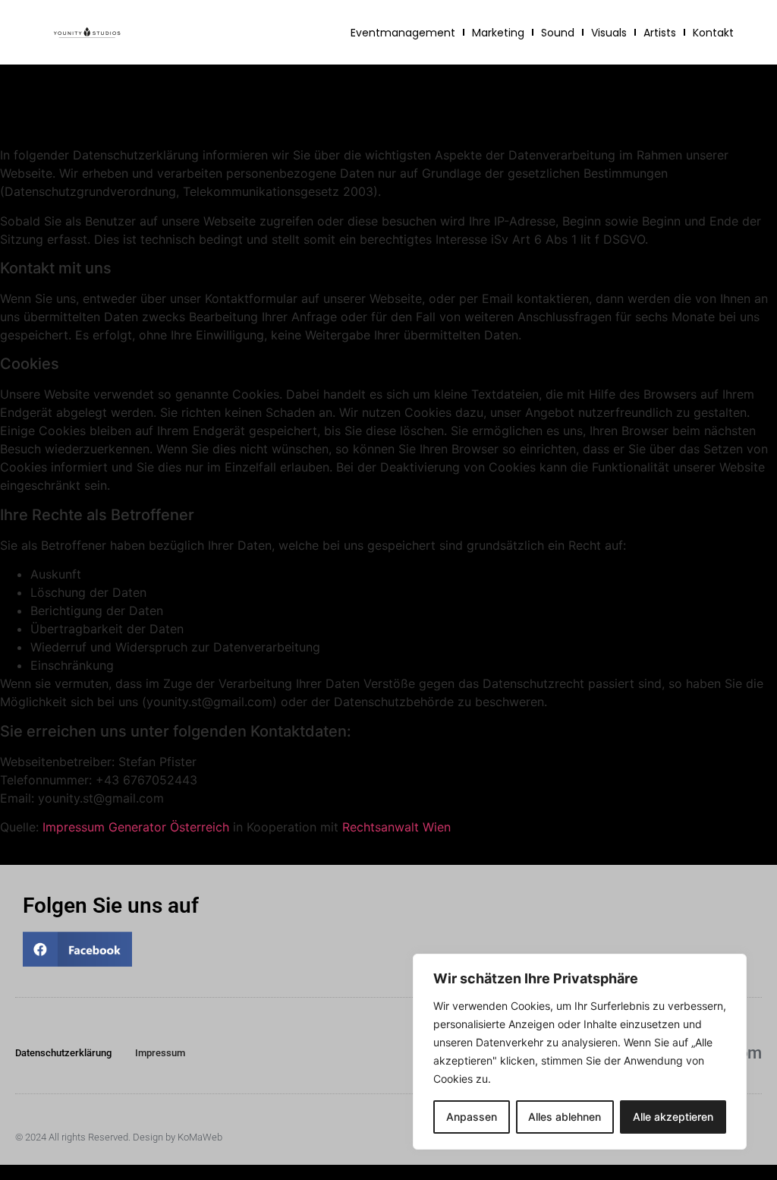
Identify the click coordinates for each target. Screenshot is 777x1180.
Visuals (609, 32)
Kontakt (713, 32)
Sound (557, 32)
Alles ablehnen (564, 1116)
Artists (659, 32)
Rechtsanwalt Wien (396, 827)
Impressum (160, 1053)
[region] (580, 1052)
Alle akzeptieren (673, 1116)
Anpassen (471, 1116)
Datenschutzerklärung (63, 1053)
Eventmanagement (403, 32)
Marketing (498, 32)
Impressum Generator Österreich (135, 827)
